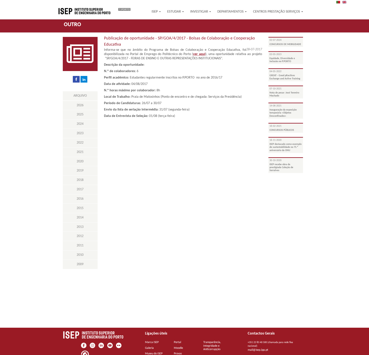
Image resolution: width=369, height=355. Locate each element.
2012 (80, 236)
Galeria (149, 348)
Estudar (174, 11)
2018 (80, 180)
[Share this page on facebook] (76, 79)
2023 (80, 133)
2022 (80, 142)
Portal (177, 342)
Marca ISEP (152, 342)
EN (346, 2)
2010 (80, 255)
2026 (80, 105)
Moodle (178, 348)
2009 (80, 264)
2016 (80, 199)
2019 (80, 170)
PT (339, 2)
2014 (80, 217)
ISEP (155, 11)
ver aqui (199, 54)
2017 (80, 189)
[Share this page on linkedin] (84, 79)
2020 (80, 161)
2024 (80, 124)
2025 (80, 114)
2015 (80, 208)
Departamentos (231, 11)
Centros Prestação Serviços (277, 11)
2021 (80, 152)
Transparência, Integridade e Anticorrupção (212, 346)
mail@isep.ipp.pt (258, 350)
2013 (80, 227)
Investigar (199, 11)
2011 (80, 245)
